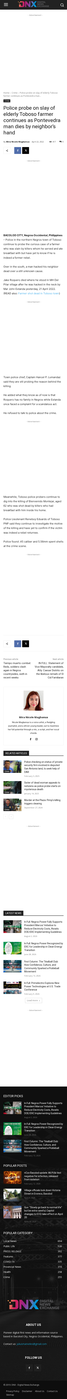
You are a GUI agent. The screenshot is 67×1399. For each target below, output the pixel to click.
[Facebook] (17, 150)
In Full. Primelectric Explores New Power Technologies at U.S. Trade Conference (42, 986)
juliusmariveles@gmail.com (32, 1344)
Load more (32, 1000)
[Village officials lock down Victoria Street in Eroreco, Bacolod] (12, 1195)
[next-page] (11, 817)
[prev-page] (5, 817)
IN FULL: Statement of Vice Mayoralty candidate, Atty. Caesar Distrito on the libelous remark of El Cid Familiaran (49, 670)
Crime (15, 92)
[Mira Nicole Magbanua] (34, 701)
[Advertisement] (33, 50)
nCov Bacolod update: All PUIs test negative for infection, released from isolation (42, 1176)
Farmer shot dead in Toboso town (38, 293)
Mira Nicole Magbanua (18, 141)
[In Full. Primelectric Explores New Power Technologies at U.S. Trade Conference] (12, 987)
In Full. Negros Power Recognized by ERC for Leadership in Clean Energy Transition (43, 946)
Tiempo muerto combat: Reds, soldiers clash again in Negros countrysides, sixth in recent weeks (17, 670)
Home (6, 92)
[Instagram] (36, 738)
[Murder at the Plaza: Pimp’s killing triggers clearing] (12, 805)
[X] (25, 150)
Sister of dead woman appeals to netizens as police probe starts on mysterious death (42, 786)
